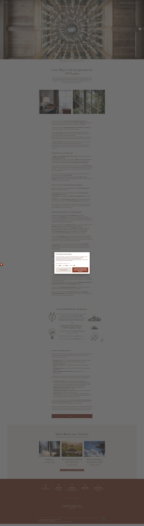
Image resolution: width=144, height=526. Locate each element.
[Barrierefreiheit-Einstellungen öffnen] (1, 264)
